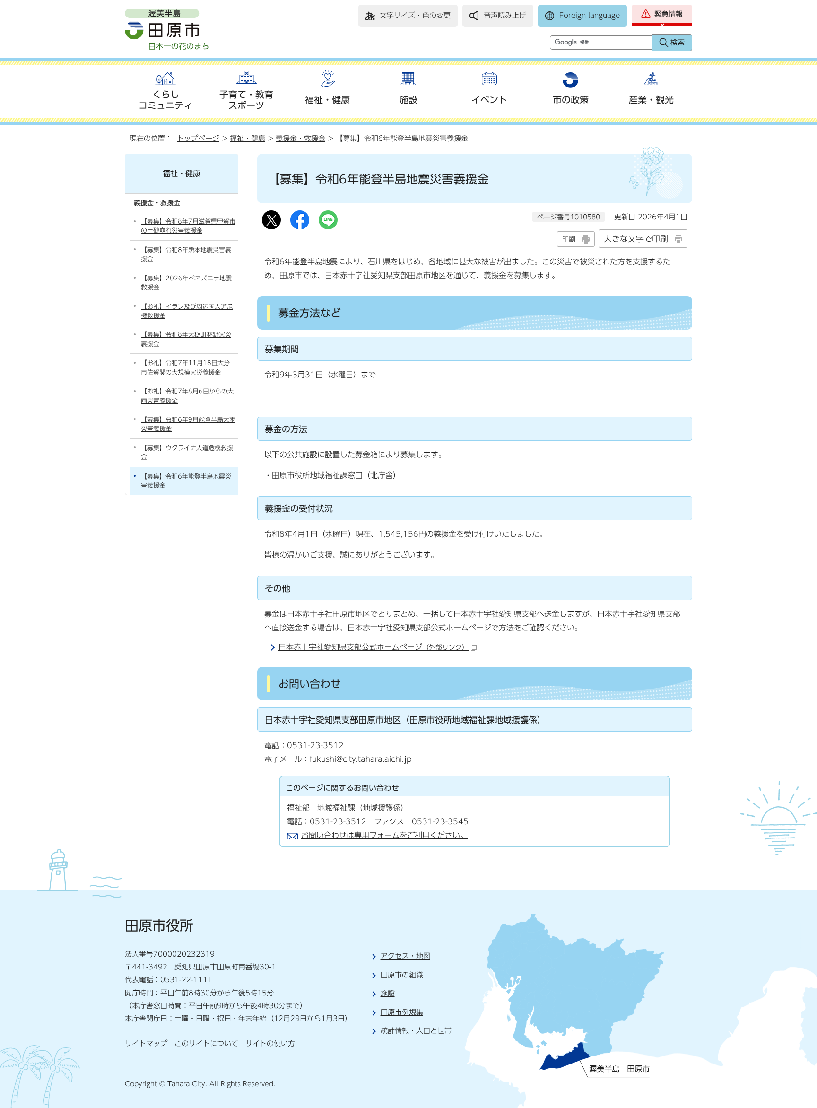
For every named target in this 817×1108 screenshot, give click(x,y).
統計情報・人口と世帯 (416, 1030)
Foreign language (589, 15)
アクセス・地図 (405, 956)
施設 (408, 99)
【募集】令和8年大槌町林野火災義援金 (186, 339)
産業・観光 (651, 99)
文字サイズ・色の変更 (415, 15)
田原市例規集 (402, 1012)
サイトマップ (146, 1043)
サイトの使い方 (270, 1043)
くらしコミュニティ (165, 100)
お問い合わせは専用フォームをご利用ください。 (384, 835)
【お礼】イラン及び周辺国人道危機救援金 (187, 311)
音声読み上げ (505, 15)
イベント (489, 99)
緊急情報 (668, 13)
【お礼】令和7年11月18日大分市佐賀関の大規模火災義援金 (185, 367)
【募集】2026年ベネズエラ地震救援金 (186, 282)
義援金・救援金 (300, 138)
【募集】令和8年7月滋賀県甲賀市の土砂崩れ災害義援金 (188, 226)
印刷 (568, 239)
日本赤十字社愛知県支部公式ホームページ (373, 647)
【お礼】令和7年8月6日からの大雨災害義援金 (187, 395)
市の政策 (571, 99)
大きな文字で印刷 (636, 239)
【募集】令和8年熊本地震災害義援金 (186, 254)
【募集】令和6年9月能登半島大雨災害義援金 (188, 424)
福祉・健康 (327, 99)
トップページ (198, 138)
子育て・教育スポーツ (246, 100)
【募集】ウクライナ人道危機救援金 (187, 452)
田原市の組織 (402, 974)
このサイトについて (206, 1043)
